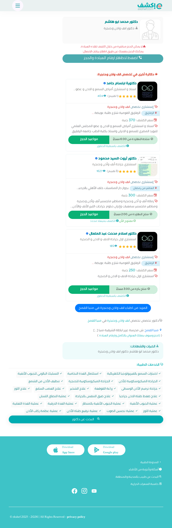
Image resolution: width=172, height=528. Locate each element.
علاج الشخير (78, 389)
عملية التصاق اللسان (53, 396)
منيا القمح (94, 321)
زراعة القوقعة (104, 389)
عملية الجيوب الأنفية (144, 404)
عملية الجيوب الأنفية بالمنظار (102, 404)
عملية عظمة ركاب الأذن (42, 411)
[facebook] (76, 492)
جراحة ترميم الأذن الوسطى (139, 389)
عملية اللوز (150, 411)
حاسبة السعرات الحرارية (145, 484)
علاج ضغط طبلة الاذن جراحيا (138, 396)
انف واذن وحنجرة (118, 107)
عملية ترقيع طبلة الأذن (83, 411)
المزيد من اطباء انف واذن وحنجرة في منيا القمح (113, 308)
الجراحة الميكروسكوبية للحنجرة (90, 381)
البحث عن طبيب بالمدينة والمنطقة (137, 477)
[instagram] (86, 492)
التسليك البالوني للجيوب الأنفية (38, 374)
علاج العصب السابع (48, 389)
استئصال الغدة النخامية (83, 374)
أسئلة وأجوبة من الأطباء (144, 470)
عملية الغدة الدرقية (61, 404)
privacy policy (76, 517)
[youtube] (96, 492)
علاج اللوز (20, 389)
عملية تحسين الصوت (121, 411)
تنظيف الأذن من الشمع (44, 381)
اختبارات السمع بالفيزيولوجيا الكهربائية (132, 374)
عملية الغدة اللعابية (26, 404)
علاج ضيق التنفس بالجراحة (93, 396)
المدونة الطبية (149, 463)
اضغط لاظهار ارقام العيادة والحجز (111, 58)
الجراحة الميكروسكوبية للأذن (138, 381)
